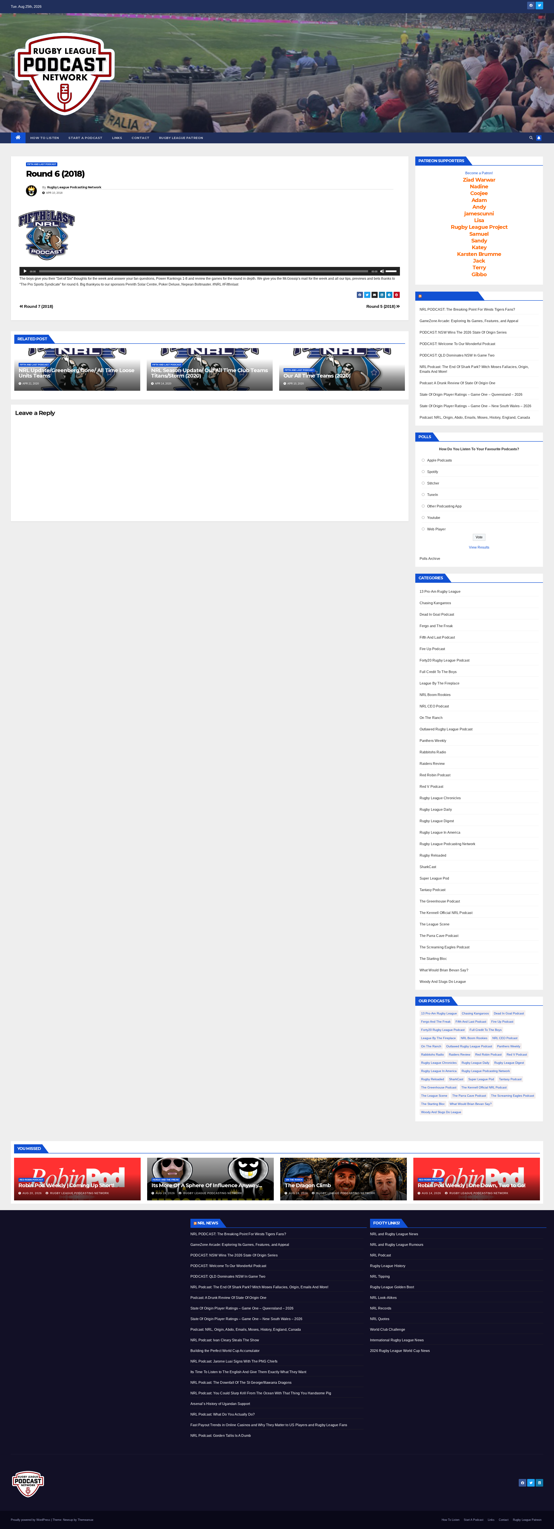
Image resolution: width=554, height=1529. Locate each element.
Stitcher (433, 483)
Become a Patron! (479, 173)
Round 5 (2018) (381, 306)
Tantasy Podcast (433, 890)
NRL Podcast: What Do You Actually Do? (222, 1414)
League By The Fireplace (440, 683)
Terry (479, 267)
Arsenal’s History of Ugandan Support (220, 1404)
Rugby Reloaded (433, 855)
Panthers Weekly (433, 741)
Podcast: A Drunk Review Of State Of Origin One (458, 383)
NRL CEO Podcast (434, 706)
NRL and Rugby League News (394, 1234)
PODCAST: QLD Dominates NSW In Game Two (457, 355)
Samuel (479, 234)
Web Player (436, 529)
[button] (531, 138)
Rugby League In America (440, 832)
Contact (141, 138)
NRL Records (380, 1308)
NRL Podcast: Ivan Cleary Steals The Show (224, 1340)
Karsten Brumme (479, 254)
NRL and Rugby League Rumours (397, 1244)
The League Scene (435, 924)
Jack (479, 261)
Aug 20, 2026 (32, 1193)
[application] (209, 271)
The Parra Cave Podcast (439, 936)
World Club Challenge (387, 1329)
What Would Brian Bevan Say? (444, 970)
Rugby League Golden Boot (392, 1287)
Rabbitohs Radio (433, 752)
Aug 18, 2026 (298, 1193)
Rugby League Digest (437, 821)
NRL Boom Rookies (435, 695)
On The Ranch (431, 718)
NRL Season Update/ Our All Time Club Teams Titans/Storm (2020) (209, 373)
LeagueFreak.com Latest (449, 296)
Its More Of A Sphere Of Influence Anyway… (206, 1185)
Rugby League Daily (436, 809)
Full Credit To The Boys (438, 672)
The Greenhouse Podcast (440, 901)
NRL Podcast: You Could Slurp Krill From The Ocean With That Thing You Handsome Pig (260, 1393)
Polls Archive (430, 558)
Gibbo (479, 274)
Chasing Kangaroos (435, 603)
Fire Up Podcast (432, 649)
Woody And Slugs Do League (443, 981)
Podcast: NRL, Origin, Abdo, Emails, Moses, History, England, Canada (475, 417)
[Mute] (382, 271)
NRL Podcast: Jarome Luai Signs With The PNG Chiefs (233, 1361)
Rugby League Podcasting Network (74, 187)
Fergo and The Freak (436, 626)
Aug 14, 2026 (431, 1193)
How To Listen (44, 138)
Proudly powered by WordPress (31, 1519)
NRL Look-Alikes (383, 1298)
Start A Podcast (85, 138)
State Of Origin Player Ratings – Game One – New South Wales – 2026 (475, 406)
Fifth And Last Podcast (41, 164)
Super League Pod (434, 878)
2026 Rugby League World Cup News (400, 1351)
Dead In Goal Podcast (437, 614)
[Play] (25, 271)
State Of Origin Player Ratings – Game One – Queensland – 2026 (471, 394)
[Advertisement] (97, 1249)
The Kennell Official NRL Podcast (446, 913)
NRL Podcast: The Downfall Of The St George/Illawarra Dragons (240, 1382)
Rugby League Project (479, 227)
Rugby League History (387, 1266)
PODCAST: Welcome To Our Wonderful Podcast (457, 344)
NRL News (208, 1223)
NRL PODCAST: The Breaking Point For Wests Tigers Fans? (467, 309)
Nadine (479, 186)
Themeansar (85, 1519)
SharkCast (428, 867)
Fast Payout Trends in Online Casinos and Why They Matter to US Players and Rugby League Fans (268, 1425)
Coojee (479, 193)
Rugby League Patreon (181, 138)
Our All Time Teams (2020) (317, 376)
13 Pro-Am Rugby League (440, 591)
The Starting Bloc (433, 959)
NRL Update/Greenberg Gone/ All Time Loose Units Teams (76, 373)
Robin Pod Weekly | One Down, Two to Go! (471, 1185)
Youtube (433, 518)
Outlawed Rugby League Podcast (446, 729)
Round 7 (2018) (38, 306)
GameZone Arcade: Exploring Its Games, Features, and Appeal (469, 321)
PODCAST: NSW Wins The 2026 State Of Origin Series (463, 332)
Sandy (479, 240)
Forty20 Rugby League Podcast (445, 660)
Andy (479, 207)
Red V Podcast (431, 786)
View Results (479, 547)
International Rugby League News (397, 1340)
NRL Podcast (380, 1255)
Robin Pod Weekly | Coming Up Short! (66, 1185)
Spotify (432, 472)
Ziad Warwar (479, 180)
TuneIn (432, 495)
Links (117, 138)
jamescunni (479, 213)
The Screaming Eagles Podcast (445, 947)
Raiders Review (432, 763)
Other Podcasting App (444, 506)
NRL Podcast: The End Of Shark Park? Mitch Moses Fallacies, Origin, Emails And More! (259, 1287)
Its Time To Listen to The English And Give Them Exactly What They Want (248, 1372)
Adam (479, 200)
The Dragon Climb (308, 1185)
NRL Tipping (380, 1276)
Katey (479, 247)
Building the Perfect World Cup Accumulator (224, 1351)
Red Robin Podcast (435, 775)
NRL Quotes (379, 1319)
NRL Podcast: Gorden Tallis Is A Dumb (220, 1435)
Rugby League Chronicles (440, 798)
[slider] (392, 271)
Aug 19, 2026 (165, 1193)
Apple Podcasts (439, 460)
